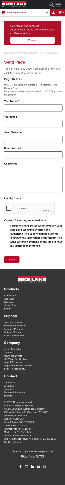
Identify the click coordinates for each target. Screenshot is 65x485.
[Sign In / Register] (53, 12)
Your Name (11, 101)
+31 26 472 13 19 (47, 438)
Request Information (14, 392)
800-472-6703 (26, 422)
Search (7, 308)
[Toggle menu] (58, 4)
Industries (9, 298)
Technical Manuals (13, 329)
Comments (10, 163)
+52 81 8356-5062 (21, 432)
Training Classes (12, 332)
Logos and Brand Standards (18, 365)
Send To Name (13, 132)
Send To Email (13, 148)
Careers (8, 352)
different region (21, 33)
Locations (9, 386)
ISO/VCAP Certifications (16, 359)
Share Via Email (49, 52)
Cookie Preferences (14, 442)
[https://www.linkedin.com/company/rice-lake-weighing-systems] (32, 466)
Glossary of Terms (13, 322)
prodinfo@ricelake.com (15, 415)
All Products (10, 295)
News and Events (13, 355)
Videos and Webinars (15, 335)
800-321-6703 (20, 425)
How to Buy (10, 305)
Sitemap (8, 395)
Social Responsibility (14, 368)
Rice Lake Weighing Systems (21, 52)
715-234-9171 (17, 418)
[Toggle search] (52, 4)
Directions (9, 389)
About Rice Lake (12, 349)
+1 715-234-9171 (25, 428)
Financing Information (15, 325)
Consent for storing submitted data (26, 220)
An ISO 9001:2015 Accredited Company (24, 408)
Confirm (32, 40)
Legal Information (13, 362)
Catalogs (8, 302)
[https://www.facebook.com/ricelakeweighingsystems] (20, 466)
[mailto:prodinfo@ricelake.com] (44, 466)
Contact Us (9, 382)
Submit (11, 259)
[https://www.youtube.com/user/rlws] (38, 466)
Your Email (11, 116)
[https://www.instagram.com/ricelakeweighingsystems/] (26, 466)
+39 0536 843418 (22, 435)
